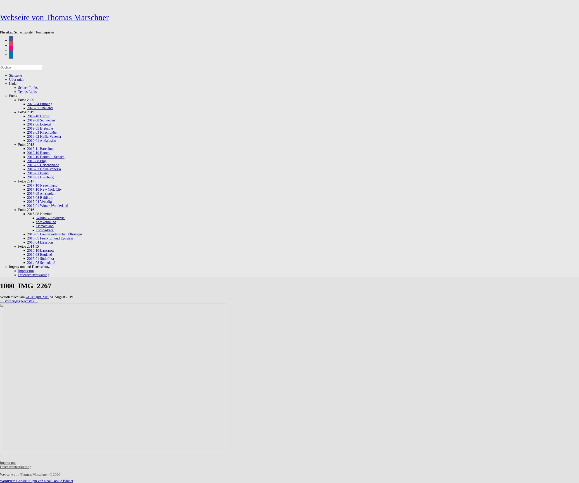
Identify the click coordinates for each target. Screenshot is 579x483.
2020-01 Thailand (40, 108)
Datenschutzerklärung (33, 275)
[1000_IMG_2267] (113, 453)
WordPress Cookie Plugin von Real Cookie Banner (36, 481)
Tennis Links (27, 92)
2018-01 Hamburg (40, 177)
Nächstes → (29, 301)
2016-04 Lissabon (40, 242)
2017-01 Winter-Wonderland (47, 206)
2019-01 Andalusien (41, 140)
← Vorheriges (10, 301)
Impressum (8, 463)
